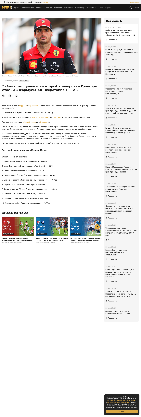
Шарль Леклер (29, 122)
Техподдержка (135, 2)
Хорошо (121, 411)
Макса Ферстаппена (40, 117)
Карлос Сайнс (34, 106)
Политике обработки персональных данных (121, 400)
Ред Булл (58, 117)
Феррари (23, 106)
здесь (45, 2)
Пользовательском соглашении (118, 402)
